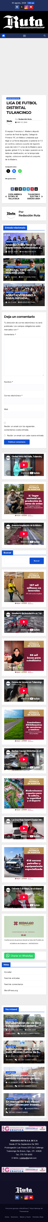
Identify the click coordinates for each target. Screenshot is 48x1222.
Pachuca (24, 241)
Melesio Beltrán (28, 277)
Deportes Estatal (13, 98)
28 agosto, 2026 (15, 1109)
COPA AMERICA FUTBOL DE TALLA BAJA (15, 196)
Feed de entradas (12, 978)
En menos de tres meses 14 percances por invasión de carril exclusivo (23, 1104)
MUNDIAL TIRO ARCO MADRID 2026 (20, 271)
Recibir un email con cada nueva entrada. (25, 435)
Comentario (10, 334)
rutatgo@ (23, 1158)
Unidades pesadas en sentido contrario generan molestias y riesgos (23, 1078)
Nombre (8, 382)
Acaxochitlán (12, 1020)
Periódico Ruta (38, 1217)
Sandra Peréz (33, 1109)
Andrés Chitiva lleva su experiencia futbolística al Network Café (23, 247)
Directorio (14, 1217)
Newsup (37, 1208)
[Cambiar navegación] (24, 35)
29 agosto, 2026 (15, 1030)
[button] (45, 35)
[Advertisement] (24, 63)
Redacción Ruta (25, 119)
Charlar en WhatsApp (22, 955)
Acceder (8, 972)
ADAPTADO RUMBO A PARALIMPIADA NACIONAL (21, 298)
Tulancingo (11, 1046)
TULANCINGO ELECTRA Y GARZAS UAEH (33, 196)
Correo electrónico (13, 395)
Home (7, 1217)
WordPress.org (11, 990)
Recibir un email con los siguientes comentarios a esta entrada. (19, 428)
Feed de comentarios (13, 984)
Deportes (9, 267)
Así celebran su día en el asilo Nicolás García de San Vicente (24, 1052)
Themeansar (24, 1211)
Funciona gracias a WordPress (16, 1208)
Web (6, 409)
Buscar (7, 552)
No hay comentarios (30, 1033)
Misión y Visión (25, 1217)
